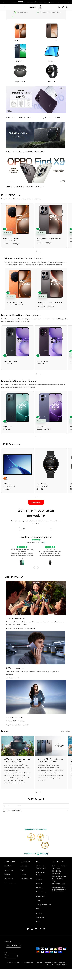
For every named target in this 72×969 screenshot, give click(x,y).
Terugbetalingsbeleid (43, 905)
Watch (50, 81)
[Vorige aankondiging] (4, 2)
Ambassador (40, 917)
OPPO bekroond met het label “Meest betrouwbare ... (17, 760)
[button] (4, 7)
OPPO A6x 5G (41, 427)
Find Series (8, 866)
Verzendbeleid (63, 962)
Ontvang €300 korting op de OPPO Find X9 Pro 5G (24, 187)
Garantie (39, 883)
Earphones (19, 81)
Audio (22, 870)
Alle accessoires (26, 879)
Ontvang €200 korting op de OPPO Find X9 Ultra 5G (24, 152)
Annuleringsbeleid (62, 964)
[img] (36, 539)
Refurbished (9, 879)
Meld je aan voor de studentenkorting (19, 628)
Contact (39, 879)
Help (37, 922)
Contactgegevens (51, 964)
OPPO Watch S (41, 484)
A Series (7, 874)
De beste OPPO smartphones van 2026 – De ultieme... (50, 760)
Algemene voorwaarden (50, 962)
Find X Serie (19, 41)
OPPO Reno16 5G (42, 361)
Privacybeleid (38, 962)
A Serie (18, 61)
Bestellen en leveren (40, 874)
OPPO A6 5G (7, 427)
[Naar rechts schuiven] (40, 251)
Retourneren (40, 896)
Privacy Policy (41, 892)
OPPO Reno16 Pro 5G (10, 361)
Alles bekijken (36, 502)
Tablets (50, 61)
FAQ (37, 909)
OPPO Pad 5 (7, 484)
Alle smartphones (11, 883)
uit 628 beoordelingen (35, 542)
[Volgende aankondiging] (68, 2)
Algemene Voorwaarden (40, 867)
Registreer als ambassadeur (16, 725)
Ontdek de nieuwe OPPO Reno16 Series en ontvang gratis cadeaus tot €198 (33, 118)
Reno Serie (50, 41)
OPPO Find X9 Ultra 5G (10, 238)
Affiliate (39, 913)
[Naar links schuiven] (32, 251)
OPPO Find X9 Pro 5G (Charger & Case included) (49, 239)
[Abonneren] (51, 529)
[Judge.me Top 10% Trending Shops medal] (36, 845)
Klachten (39, 887)
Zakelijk (39, 900)
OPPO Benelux (16, 962)
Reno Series (9, 870)
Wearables (24, 866)
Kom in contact (11, 678)
